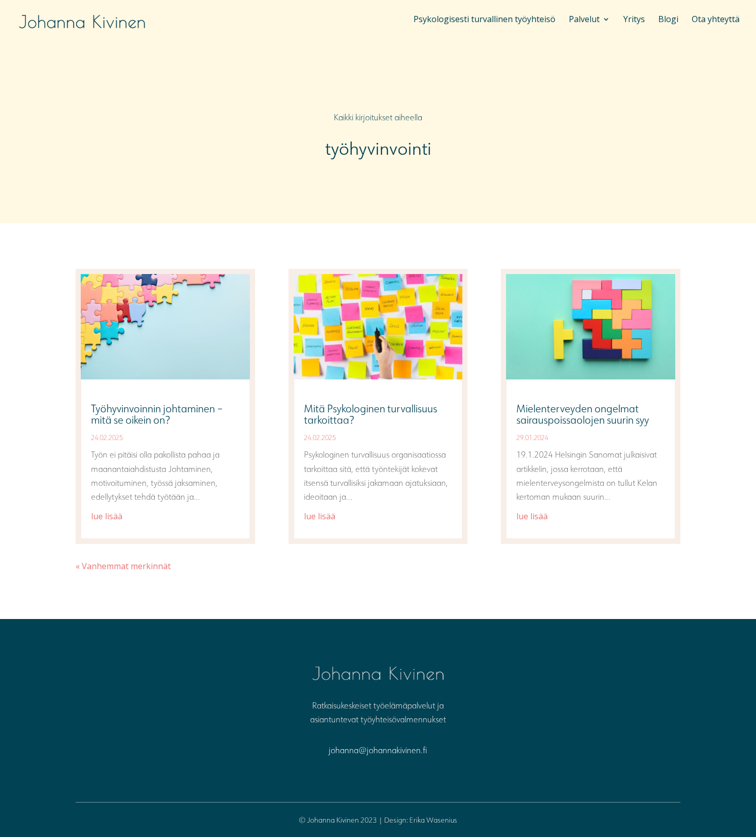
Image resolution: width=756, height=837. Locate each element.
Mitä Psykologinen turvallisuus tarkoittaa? (370, 414)
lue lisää (106, 516)
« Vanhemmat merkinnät (123, 566)
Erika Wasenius (433, 819)
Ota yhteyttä (716, 20)
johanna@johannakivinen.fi (378, 750)
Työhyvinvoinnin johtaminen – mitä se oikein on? (157, 414)
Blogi (668, 20)
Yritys (634, 20)
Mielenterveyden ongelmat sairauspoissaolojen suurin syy (582, 414)
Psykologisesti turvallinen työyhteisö (484, 20)
